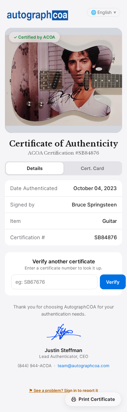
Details (35, 168)
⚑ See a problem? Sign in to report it (63, 390)
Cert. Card (92, 168)
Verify (113, 282)
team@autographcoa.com (83, 365)
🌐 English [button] (103, 12)
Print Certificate (97, 399)
